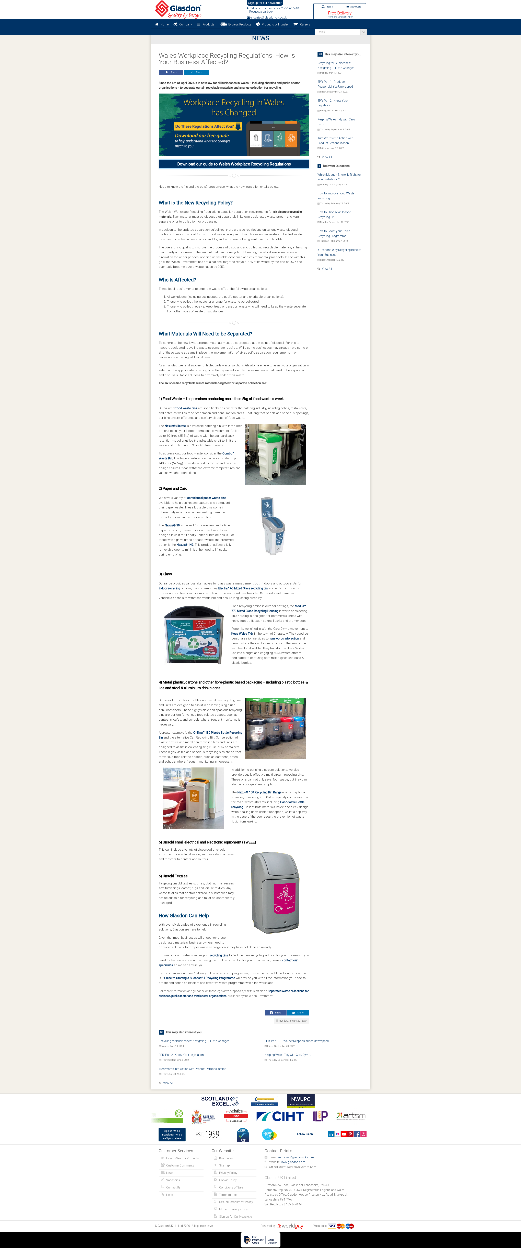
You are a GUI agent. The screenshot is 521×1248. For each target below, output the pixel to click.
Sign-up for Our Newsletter (236, 1216)
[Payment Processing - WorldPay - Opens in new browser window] (290, 1225)
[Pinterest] (350, 1134)
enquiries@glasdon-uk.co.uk (268, 17)
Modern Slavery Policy (233, 1209)
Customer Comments (180, 1165)
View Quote (355, 7)
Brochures (226, 1158)
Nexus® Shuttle (175, 426)
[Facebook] (357, 1134)
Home (165, 24)
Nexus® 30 (172, 525)
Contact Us (173, 1187)
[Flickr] (337, 1134)
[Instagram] (363, 1134)
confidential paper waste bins (206, 498)
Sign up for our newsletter (265, 2)
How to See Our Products (182, 1158)
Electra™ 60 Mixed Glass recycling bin (243, 588)
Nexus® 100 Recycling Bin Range (259, 792)
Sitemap (224, 1165)
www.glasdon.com (293, 1162)
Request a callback (260, 11)
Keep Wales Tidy (242, 633)
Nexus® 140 (185, 545)
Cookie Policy (228, 1180)
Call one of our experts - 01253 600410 (274, 8)
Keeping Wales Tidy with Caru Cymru (288, 1054)
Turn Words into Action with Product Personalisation (192, 1069)
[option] (190, 1117)
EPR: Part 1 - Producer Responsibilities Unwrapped (297, 1041)
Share (173, 72)
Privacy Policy (228, 1172)
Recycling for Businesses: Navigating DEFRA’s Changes (194, 1041)
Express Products (239, 24)
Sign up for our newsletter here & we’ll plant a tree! (172, 1135)
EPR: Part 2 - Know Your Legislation (181, 1054)
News (170, 1172)
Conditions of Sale (231, 1187)
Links (169, 1194)
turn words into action (284, 638)
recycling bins (219, 955)
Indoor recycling (169, 588)
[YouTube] (344, 1134)
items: (329, 7)
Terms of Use (227, 1194)
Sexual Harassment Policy (236, 1202)
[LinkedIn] (331, 1134)
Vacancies (173, 1180)
